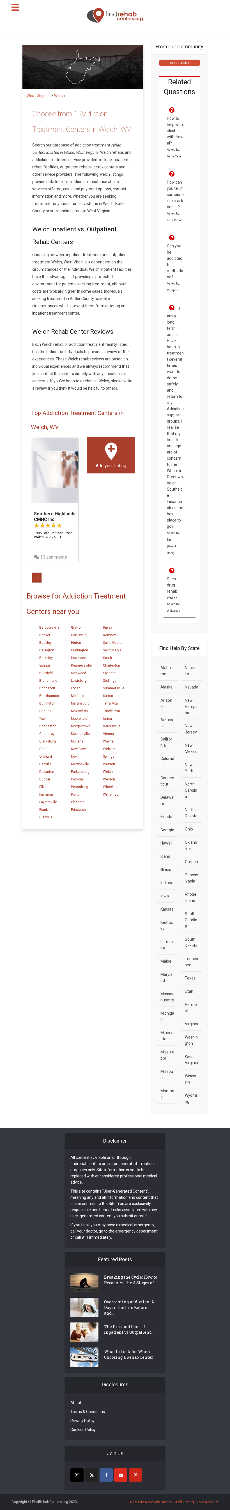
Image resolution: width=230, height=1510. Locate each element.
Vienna (108, 734)
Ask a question (179, 62)
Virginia (191, 1024)
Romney (109, 635)
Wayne (108, 741)
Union (107, 719)
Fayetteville (48, 802)
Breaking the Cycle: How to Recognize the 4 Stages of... (130, 1279)
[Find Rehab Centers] (115, 15)
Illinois (165, 869)
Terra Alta (110, 703)
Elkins (44, 787)
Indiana (166, 883)
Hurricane (78, 658)
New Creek (79, 749)
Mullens (77, 741)
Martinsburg (80, 703)
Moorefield (79, 719)
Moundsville (80, 734)
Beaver (44, 635)
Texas (190, 978)
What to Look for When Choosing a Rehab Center (128, 1354)
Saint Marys (112, 650)
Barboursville (49, 627)
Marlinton (78, 696)
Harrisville (78, 635)
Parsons (77, 779)
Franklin (45, 810)
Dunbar (44, 779)
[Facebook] (106, 1475)
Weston (109, 779)
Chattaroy (46, 734)
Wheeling (110, 787)
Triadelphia (111, 711)
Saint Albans (112, 643)
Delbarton (46, 772)
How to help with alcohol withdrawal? (175, 130)
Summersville (113, 688)
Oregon (191, 861)
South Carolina (191, 919)
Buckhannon (49, 696)
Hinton (76, 643)
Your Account (208, 1502)
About (75, 1402)
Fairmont (46, 794)
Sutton (108, 696)
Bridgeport (47, 688)
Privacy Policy (82, 1420)
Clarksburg (47, 741)
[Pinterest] (135, 1475)
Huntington (79, 650)
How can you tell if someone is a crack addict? (175, 194)
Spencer (109, 673)
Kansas (166, 909)
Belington (46, 650)
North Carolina (191, 790)
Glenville (45, 817)
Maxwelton (79, 711)
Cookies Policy (83, 1429)
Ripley (107, 627)
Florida (166, 816)
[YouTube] (120, 1475)
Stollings (109, 681)
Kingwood (78, 673)
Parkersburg (80, 772)
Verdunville (111, 726)
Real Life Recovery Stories (151, 1502)
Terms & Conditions (87, 1411)
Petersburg (79, 787)
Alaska (166, 687)
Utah (189, 991)
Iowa (164, 896)
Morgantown (80, 726)
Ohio (189, 829)
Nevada (191, 687)
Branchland (48, 681)
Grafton (76, 627)
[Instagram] (77, 1475)
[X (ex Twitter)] (91, 1475)
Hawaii (166, 843)
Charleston (47, 726)
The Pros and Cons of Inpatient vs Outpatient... (128, 1329)
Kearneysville (81, 665)
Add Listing (184, 1502)
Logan (76, 688)
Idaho (165, 856)
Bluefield (46, 673)
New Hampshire (191, 706)
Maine (165, 961)
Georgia (167, 830)
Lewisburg (79, 681)
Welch (108, 772)
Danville (45, 764)
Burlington (47, 703)
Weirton (109, 764)
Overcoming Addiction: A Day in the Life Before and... (129, 1307)
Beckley (45, 643)
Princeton (78, 810)
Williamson (111, 794)
